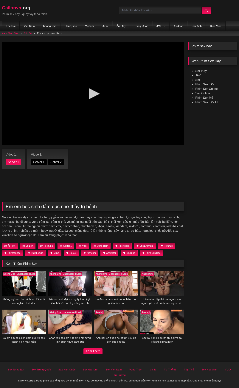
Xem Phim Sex (10, 33)
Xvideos (178, 25)
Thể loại (10, 25)
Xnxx (105, 25)
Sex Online (202, 93)
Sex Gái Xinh (90, 369)
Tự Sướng (120, 374)
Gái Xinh (197, 25)
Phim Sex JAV (204, 84)
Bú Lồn (28, 33)
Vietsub (89, 25)
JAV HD (160, 25)
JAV (198, 75)
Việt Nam (29, 25)
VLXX (228, 369)
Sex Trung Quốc (41, 369)
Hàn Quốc (71, 25)
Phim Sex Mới (204, 97)
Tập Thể (189, 369)
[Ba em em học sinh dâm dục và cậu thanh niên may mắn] (24, 322)
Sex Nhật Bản (16, 369)
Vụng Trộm (135, 369)
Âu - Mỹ (121, 25)
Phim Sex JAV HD (207, 102)
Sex (198, 79)
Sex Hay (201, 70)
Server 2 (56, 162)
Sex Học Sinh (209, 369)
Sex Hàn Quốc (66, 369)
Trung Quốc (141, 25)
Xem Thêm (93, 351)
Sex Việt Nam (114, 369)
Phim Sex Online (206, 88)
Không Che (49, 25)
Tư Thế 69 (170, 369)
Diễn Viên (215, 25)
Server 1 (13, 162)
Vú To (153, 369)
